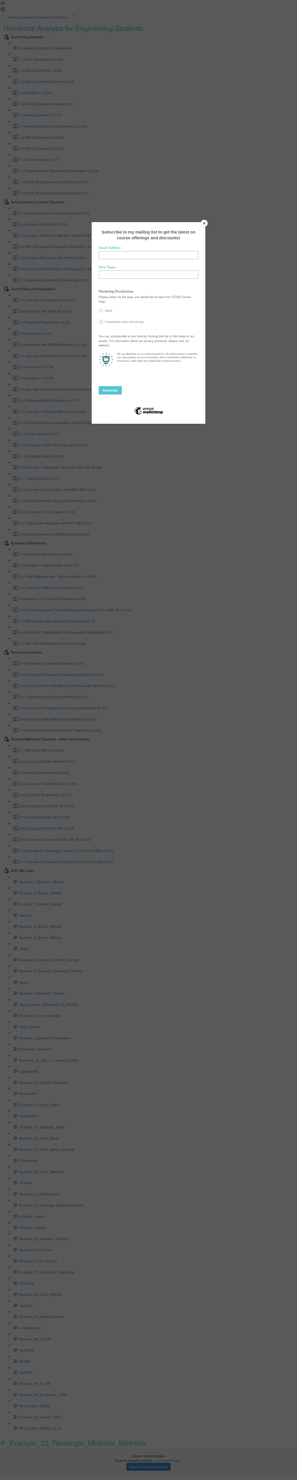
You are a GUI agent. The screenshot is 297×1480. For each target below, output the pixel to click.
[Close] (204, 223)
